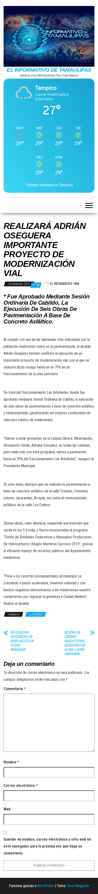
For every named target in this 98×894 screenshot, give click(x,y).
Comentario (14, 689)
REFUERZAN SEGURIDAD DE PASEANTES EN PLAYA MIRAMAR (22, 641)
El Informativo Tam (64, 284)
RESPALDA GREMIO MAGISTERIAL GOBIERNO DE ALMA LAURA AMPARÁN (74, 643)
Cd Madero (35, 614)
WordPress (45, 886)
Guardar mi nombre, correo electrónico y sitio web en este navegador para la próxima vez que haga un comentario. (47, 846)
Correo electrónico (21, 785)
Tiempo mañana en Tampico (49, 184)
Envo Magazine (78, 886)
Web (7, 809)
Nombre (11, 762)
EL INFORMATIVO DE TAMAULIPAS (49, 70)
